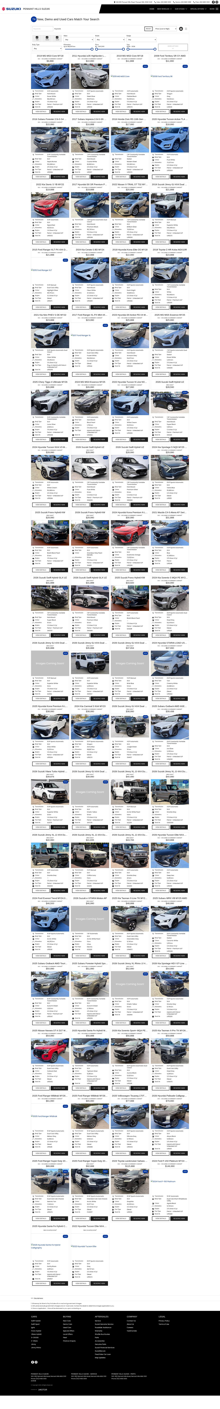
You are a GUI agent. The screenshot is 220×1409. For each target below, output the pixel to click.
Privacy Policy (164, 1321)
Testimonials (132, 1331)
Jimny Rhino (36, 1347)
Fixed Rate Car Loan (103, 1354)
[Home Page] (11, 9)
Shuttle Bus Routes (102, 1334)
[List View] (186, 29)
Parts (97, 1337)
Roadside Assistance (103, 1327)
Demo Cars (67, 1324)
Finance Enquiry (69, 1341)
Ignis (33, 1327)
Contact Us (131, 1321)
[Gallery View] (181, 29)
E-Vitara (34, 1341)
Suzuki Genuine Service (104, 1324)
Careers (130, 1327)
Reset (148, 29)
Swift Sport (35, 1324)
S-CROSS (34, 1337)
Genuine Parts (100, 1344)
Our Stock (180, 9)
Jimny (33, 1344)
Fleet (65, 1337)
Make (65, 36)
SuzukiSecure (100, 1351)
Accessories (100, 1341)
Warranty (98, 1331)
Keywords (57, 29)
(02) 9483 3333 (41, 1379)
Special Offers (197, 9)
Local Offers (68, 1334)
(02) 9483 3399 (81, 1379)
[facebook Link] (213, 2)
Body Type (35, 44)
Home (151, 9)
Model (97, 36)
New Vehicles (163, 9)
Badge (129, 36)
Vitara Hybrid (36, 1334)
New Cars (67, 1321)
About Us (130, 1324)
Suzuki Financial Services (104, 1347)
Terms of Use (164, 1324)
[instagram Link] (216, 2)
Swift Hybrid (35, 1321)
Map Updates (100, 1357)
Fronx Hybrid (36, 1331)
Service (98, 1321)
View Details (41, 111)
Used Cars (67, 1327)
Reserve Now (59, 111)
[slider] (92, 49)
